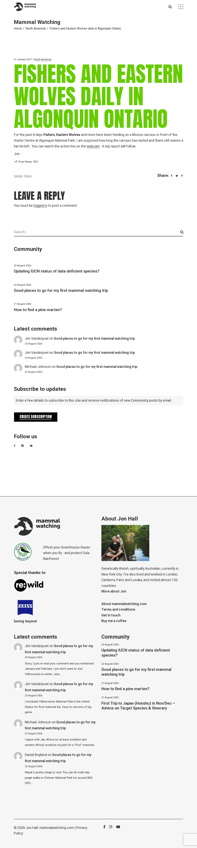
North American (36, 28)
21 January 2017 (23, 59)
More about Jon (113, 591)
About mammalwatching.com (124, 604)
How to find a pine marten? (38, 310)
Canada (18, 176)
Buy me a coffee (113, 621)
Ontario (28, 176)
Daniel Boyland (36, 754)
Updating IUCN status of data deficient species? (56, 271)
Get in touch (110, 615)
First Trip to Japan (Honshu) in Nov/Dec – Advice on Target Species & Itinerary (138, 705)
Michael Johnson (38, 366)
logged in (40, 205)
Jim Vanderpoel (36, 338)
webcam (93, 146)
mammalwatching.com (56, 827)
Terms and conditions (118, 609)
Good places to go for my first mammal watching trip (61, 291)
